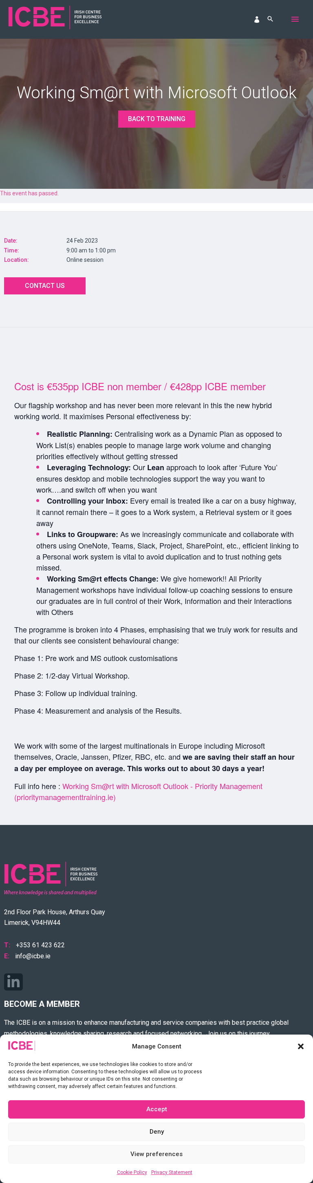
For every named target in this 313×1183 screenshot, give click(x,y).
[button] (301, 1046)
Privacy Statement (171, 1172)
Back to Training (156, 119)
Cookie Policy (132, 1172)
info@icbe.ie (33, 956)
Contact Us (45, 286)
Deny (157, 1131)
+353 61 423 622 (40, 945)
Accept (156, 1109)
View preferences (156, 1154)
